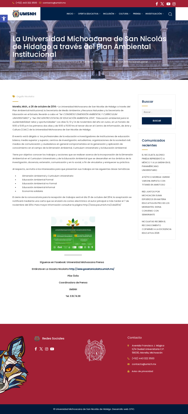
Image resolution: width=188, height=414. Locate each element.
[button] (4, 18)
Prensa (137, 13)
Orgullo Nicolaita (25, 96)
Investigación (153, 13)
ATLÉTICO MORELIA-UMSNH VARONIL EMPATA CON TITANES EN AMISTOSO (156, 180)
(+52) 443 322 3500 (26, 2)
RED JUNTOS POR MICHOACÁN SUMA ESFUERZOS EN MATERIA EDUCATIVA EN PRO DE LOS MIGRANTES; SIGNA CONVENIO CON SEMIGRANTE (155, 203)
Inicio (70, 13)
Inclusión (108, 13)
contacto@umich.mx (54, 2)
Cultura (123, 13)
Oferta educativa (88, 13)
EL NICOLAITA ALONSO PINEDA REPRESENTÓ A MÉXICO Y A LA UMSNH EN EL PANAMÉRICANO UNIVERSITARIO (156, 162)
